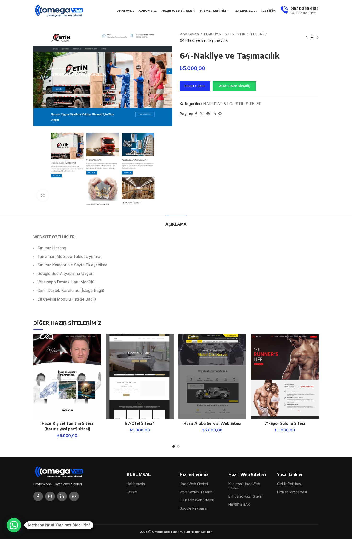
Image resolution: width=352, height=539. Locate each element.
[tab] (176, 222)
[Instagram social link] (50, 496)
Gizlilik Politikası (289, 484)
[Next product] (318, 37)
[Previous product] (306, 37)
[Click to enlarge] (43, 195)
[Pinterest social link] (208, 114)
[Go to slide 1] (173, 446)
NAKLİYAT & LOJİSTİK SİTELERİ (233, 34)
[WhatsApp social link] (74, 496)
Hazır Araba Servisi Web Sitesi (212, 423)
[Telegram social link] (220, 114)
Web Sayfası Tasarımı (196, 492)
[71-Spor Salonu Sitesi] (285, 376)
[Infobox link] (299, 11)
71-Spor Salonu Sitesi (285, 423)
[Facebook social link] (196, 114)
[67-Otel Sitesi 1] (140, 376)
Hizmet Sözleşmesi (292, 492)
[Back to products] (312, 37)
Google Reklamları (194, 508)
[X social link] (202, 114)
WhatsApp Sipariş (234, 86)
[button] (234, 86)
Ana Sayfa (189, 34)
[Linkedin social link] (214, 114)
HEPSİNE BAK (239, 504)
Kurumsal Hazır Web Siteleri (244, 486)
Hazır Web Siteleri (194, 484)
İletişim (132, 492)
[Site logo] (59, 10)
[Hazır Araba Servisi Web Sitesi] (212, 376)
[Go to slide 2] (178, 446)
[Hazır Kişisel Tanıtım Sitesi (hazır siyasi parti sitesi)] (67, 376)
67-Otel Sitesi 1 (140, 423)
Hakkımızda (136, 484)
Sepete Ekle (194, 86)
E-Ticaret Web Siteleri (197, 500)
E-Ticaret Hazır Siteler (245, 496)
